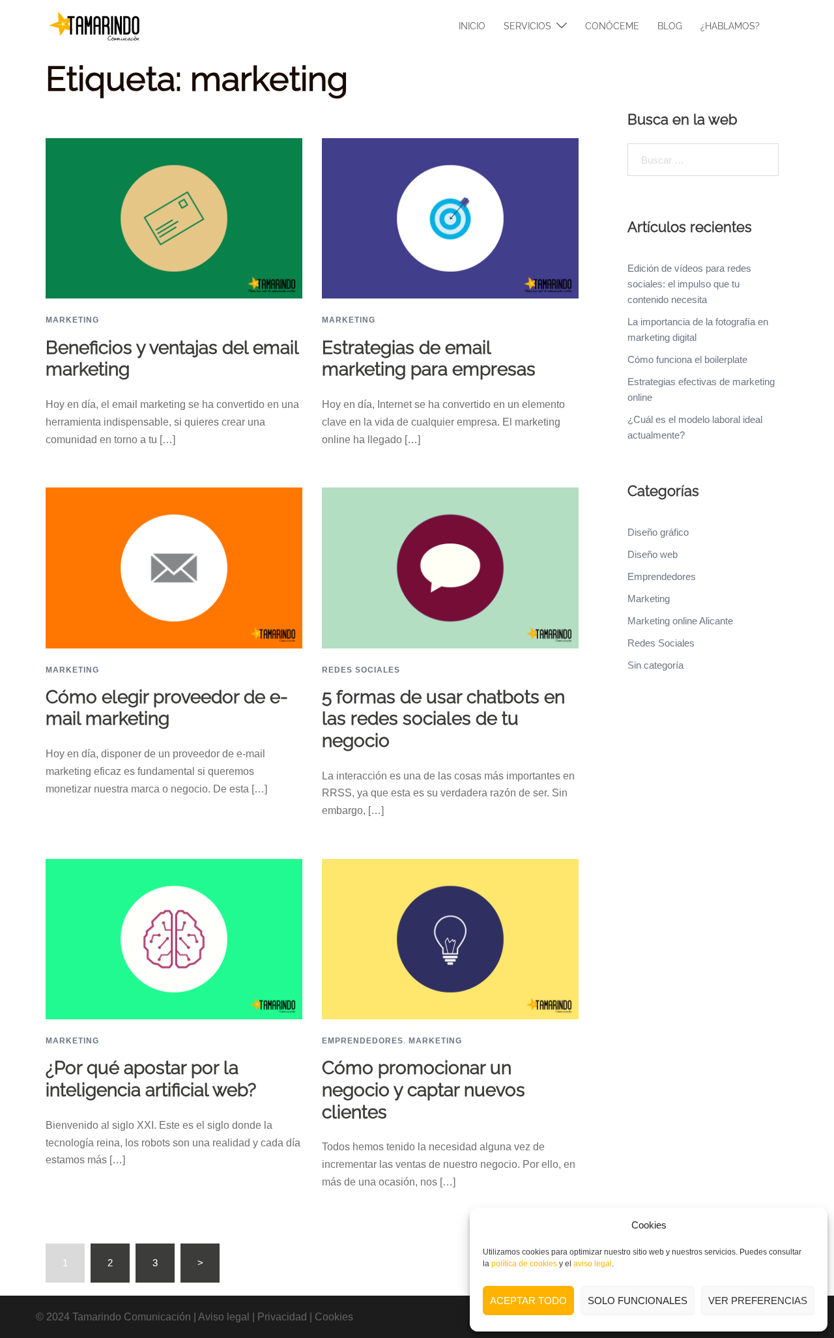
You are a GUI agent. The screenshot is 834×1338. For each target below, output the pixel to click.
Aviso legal (224, 1316)
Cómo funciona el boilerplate (687, 359)
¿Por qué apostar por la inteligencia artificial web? (151, 1079)
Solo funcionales (637, 1300)
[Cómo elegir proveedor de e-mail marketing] (174, 567)
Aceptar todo (528, 1300)
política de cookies (524, 1263)
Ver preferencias (757, 1300)
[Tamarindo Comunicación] (94, 25)
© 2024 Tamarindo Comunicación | (117, 1316)
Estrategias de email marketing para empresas (429, 359)
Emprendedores (362, 1040)
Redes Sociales (361, 670)
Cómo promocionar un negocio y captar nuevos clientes (423, 1089)
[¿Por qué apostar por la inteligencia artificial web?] (174, 938)
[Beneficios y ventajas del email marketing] (174, 217)
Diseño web (652, 554)
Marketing (72, 320)
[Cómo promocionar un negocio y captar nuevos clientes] (450, 938)
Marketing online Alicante (680, 620)
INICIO (472, 26)
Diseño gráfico (658, 532)
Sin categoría (655, 665)
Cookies (334, 1316)
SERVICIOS (527, 26)
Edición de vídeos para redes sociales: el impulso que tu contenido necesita (689, 284)
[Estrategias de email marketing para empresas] (450, 217)
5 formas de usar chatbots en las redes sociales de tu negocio (443, 718)
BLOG (669, 26)
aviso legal (592, 1263)
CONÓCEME (612, 26)
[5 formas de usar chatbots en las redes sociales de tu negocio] (450, 567)
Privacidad (282, 1316)
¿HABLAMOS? (730, 26)
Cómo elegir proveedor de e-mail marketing (167, 708)
